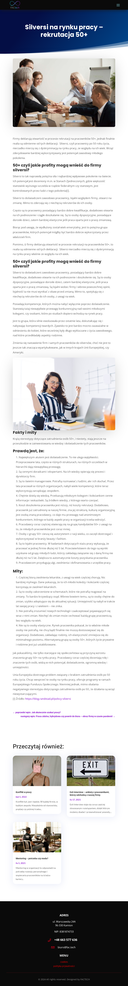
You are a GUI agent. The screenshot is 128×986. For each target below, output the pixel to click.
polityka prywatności (64, 966)
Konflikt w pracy (24, 792)
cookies (64, 961)
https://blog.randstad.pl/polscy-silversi (48, 698)
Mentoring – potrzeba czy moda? (32, 858)
